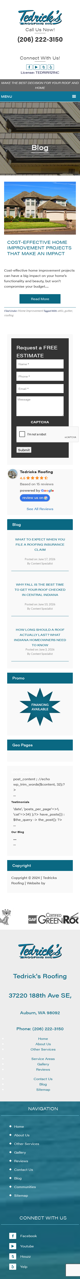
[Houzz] (44, 67)
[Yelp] (51, 67)
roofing (8, 315)
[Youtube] (36, 67)
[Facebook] (29, 67)
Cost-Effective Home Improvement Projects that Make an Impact (39, 247)
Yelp (23, 1266)
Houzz (25, 1256)
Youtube (27, 1246)
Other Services (43, 1049)
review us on (32, 497)
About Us (43, 1044)
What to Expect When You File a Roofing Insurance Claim (40, 544)
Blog (43, 1084)
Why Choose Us (22, 772)
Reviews (43, 1069)
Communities (25, 1186)
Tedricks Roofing (36, 471)
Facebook (28, 1235)
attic (60, 310)
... (14, 838)
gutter (68, 310)
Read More (40, 298)
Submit (24, 449)
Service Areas (43, 1058)
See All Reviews (40, 508)
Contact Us (43, 1078)
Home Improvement (30, 310)
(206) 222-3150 (40, 39)
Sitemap (43, 1089)
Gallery (43, 1064)
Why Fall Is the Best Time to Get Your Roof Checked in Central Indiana (40, 589)
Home (43, 1038)
